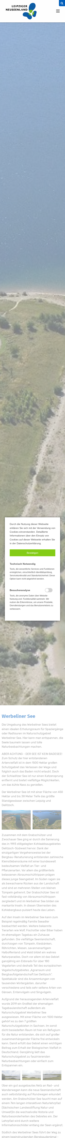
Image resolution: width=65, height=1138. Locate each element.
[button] (32, 552)
